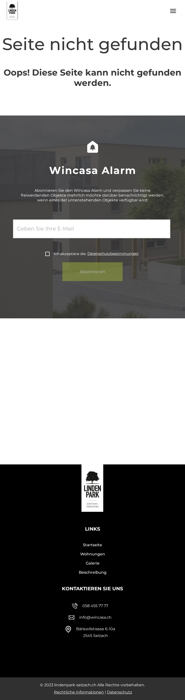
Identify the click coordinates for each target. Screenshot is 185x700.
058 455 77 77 (95, 606)
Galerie (92, 563)
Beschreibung (92, 572)
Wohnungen (92, 554)
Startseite (92, 545)
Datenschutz (119, 692)
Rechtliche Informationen (79, 692)
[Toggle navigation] (173, 11)
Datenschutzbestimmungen (113, 253)
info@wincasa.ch (95, 617)
